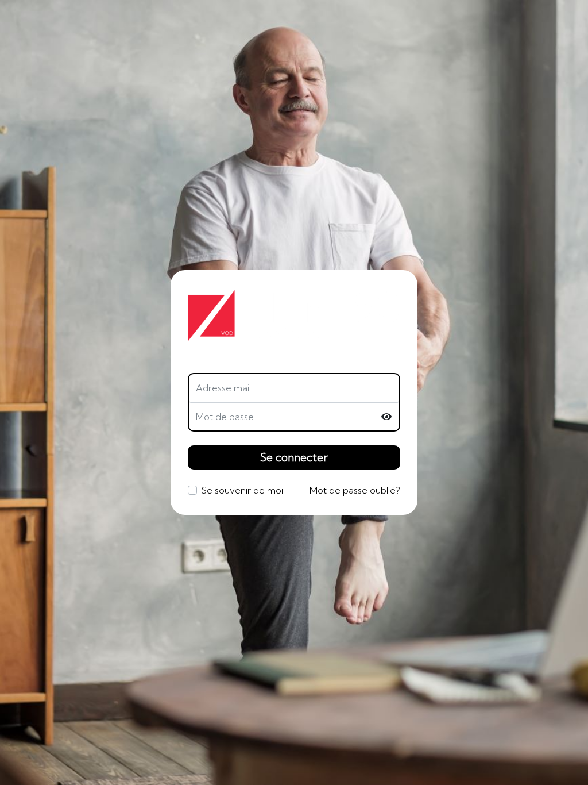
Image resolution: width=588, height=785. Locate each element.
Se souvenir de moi (242, 490)
